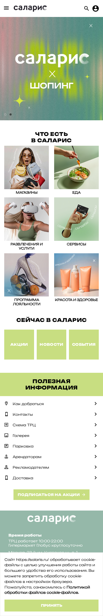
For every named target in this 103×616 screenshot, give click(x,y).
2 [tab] (11, 114)
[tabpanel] (51, 68)
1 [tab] (5, 114)
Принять (51, 605)
